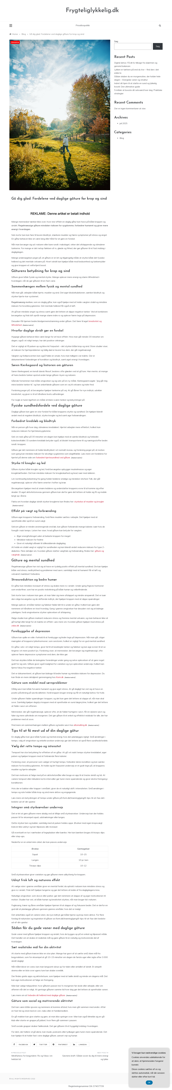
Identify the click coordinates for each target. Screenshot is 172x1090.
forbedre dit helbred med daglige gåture (46, 995)
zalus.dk (15, 625)
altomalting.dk (80, 725)
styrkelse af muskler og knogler (89, 501)
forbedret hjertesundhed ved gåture (53, 457)
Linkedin (83, 1044)
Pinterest (63, 1044)
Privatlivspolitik (83, 25)
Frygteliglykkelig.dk (92, 11)
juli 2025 (123, 123)
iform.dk (60, 677)
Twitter (43, 1044)
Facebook (23, 1044)
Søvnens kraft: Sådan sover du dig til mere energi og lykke (85, 1057)
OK (149, 1083)
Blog (122, 138)
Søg (116, 41)
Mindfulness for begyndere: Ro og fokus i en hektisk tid (31, 1057)
